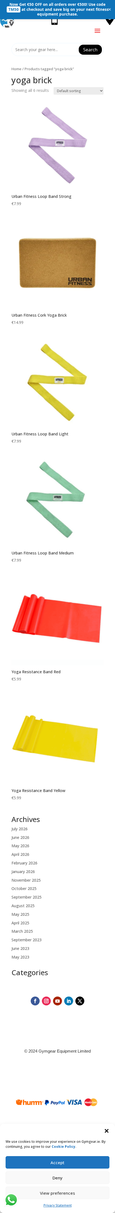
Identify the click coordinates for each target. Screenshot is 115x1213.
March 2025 (22, 931)
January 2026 (23, 871)
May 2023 (20, 957)
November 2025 (26, 880)
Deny (57, 1178)
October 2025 (24, 888)
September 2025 (26, 897)
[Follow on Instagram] (46, 1001)
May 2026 (20, 845)
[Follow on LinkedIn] (68, 1001)
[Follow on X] (79, 1001)
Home (16, 68)
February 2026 (24, 863)
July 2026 (19, 828)
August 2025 (23, 905)
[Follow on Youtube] (57, 1001)
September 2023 (26, 939)
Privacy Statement (58, 1205)
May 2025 (20, 914)
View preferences (57, 1193)
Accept (57, 1162)
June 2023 (20, 948)
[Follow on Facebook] (35, 1001)
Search (90, 50)
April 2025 (20, 922)
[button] (106, 1131)
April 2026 (20, 854)
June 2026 (20, 837)
